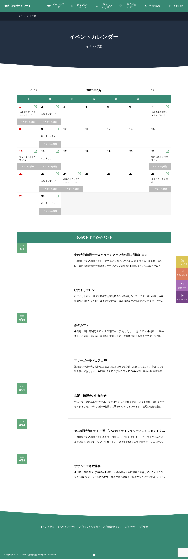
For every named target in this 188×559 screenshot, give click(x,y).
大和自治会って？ (112, 526)
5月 (33, 90)
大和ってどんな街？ (89, 526)
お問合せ (143, 526)
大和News (130, 526)
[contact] (94, 554)
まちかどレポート (66, 526)
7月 (154, 90)
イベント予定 (47, 526)
